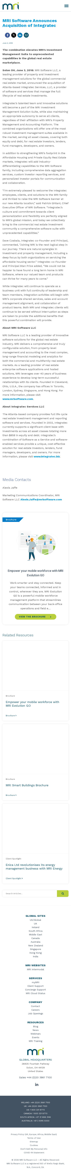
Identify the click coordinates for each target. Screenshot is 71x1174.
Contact (35, 1006)
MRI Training (35, 1041)
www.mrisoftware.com (17, 399)
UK (35, 923)
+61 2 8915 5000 (41, 1121)
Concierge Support (35, 989)
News (36, 1030)
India (35, 956)
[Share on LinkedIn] (20, 35)
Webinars (36, 1033)
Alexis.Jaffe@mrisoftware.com (41, 499)
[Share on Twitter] (13, 35)
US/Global (35, 920)
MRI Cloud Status (35, 993)
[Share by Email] (26, 35)
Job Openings (35, 1013)
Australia (35, 941)
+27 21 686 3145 (43, 1117)
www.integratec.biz (47, 456)
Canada (35, 938)
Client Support (35, 986)
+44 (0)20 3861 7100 (39, 1077)
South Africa (35, 931)
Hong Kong (35, 952)
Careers (35, 1009)
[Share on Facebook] (7, 35)
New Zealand (35, 945)
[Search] (63, 893)
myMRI (35, 982)
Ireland (35, 927)
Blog (35, 1026)
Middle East (35, 934)
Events (35, 1037)
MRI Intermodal (35, 969)
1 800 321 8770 (37, 1110)
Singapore (35, 949)
